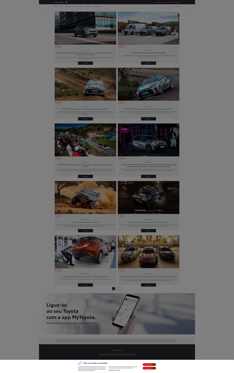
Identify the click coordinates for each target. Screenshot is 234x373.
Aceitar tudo (149, 364)
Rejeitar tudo (149, 368)
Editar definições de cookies (114, 370)
